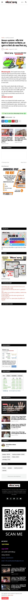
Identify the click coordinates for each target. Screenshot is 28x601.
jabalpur (6, 454)
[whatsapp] (10, 498)
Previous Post (5, 162)
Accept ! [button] (5, 598)
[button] (2, 2)
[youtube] (20, 498)
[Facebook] (2, 121)
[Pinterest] (13, 121)
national (6, 457)
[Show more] (19, 121)
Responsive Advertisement (14, 476)
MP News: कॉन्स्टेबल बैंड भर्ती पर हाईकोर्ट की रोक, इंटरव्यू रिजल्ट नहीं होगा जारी (20, 139)
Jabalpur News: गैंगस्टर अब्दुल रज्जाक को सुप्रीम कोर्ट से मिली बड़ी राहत (18, 432)
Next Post (23, 162)
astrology (6, 459)
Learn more (10, 595)
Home (2, 37)
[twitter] (14, 498)
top (14, 117)
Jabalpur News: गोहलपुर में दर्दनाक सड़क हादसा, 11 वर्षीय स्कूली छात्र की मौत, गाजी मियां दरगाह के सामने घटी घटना (18, 418)
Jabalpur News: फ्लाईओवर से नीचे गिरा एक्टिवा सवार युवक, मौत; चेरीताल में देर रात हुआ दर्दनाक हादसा (18, 426)
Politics (15, 457)
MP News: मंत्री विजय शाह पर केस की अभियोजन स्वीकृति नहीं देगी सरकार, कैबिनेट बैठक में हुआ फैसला (7, 139)
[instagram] (17, 498)
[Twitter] (6, 121)
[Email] (16, 121)
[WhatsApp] (9, 121)
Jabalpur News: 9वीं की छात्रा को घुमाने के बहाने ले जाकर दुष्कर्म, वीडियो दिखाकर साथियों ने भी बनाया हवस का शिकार (18, 570)
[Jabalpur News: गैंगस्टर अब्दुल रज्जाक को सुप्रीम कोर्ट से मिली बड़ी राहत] (5, 434)
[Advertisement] (14, 21)
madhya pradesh (10, 37)
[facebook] (7, 498)
